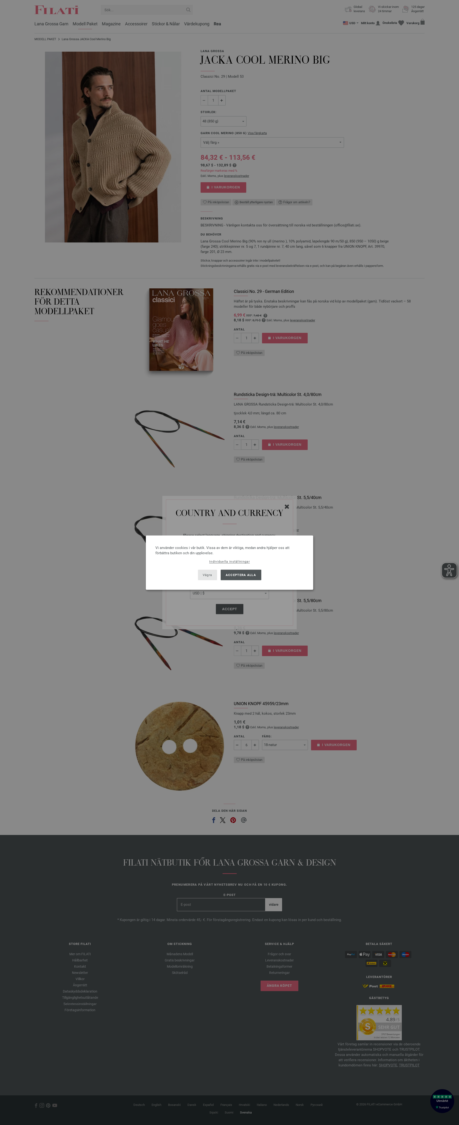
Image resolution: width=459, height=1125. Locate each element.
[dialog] (229, 562)
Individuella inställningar (229, 561)
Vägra (207, 575)
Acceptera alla (241, 575)
